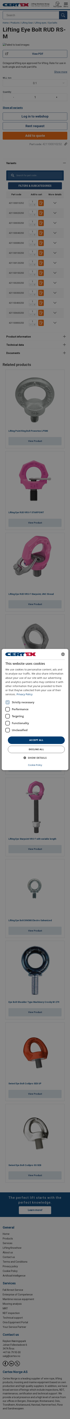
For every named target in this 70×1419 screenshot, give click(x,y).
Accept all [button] (36, 740)
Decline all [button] (36, 749)
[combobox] (63, 654)
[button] (35, 758)
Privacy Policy (24, 694)
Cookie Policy (35, 765)
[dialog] (35, 709)
